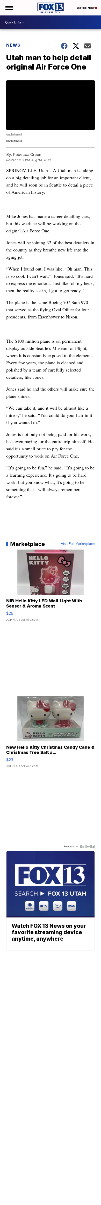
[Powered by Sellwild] (87, 846)
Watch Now (86, 8)
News (13, 45)
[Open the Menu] (8, 7)
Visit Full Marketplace (78, 544)
